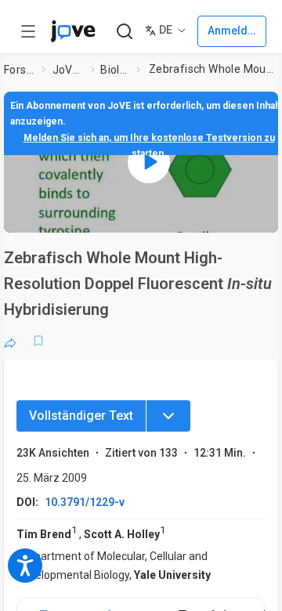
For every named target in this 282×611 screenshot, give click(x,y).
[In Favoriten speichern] (38, 340)
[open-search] (124, 31)
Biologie (115, 69)
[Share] (10, 340)
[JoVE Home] (73, 31)
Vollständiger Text (81, 415)
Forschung (19, 69)
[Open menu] (28, 31)
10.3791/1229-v (85, 502)
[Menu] (168, 416)
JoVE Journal (68, 69)
